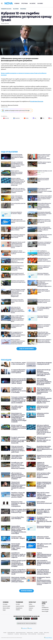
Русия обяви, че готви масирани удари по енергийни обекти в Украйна (43, 511)
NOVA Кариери (45, 609)
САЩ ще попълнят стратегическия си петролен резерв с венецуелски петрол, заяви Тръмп (18, 449)
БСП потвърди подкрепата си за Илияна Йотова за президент (44, 308)
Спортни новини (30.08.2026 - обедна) (18, 537)
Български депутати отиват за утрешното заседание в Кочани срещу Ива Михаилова (18, 440)
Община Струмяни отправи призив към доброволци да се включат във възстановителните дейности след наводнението (18, 293)
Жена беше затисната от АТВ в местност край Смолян (18, 281)
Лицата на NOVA (20, 606)
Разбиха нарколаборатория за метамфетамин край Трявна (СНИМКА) (18, 228)
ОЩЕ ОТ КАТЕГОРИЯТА (26, 348)
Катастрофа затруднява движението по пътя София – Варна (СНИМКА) (44, 213)
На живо (40, 3)
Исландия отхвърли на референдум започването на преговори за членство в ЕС (44, 520)
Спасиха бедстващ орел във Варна (18, 204)
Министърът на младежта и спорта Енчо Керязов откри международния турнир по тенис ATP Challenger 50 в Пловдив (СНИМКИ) (18, 418)
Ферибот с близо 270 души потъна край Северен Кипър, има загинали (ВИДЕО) (18, 495)
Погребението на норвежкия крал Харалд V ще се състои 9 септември (18, 390)
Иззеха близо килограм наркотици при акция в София (43, 180)
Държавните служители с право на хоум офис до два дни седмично (44, 221)
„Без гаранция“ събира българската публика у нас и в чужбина (18, 252)
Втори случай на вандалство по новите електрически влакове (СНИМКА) (17, 173)
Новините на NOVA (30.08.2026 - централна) (43, 415)
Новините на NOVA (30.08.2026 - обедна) (43, 537)
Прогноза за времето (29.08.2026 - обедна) (42, 316)
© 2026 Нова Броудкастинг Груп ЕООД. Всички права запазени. (11, 637)
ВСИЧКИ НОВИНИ (26, 590)
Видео (4, 609)
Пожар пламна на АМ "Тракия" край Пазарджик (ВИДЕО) (43, 291)
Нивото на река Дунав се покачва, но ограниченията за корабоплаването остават (44, 229)
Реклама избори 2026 (11, 632)
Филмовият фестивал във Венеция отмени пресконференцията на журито (44, 448)
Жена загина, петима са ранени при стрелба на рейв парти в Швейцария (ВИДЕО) (18, 579)
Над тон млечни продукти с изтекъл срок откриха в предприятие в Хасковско (44, 341)
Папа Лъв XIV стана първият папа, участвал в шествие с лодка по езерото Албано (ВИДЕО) (44, 198)
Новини (16, 3)
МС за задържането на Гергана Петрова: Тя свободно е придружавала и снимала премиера (18, 334)
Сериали (31, 608)
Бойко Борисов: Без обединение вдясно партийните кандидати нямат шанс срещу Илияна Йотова (17, 310)
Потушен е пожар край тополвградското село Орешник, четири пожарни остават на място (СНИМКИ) (17, 164)
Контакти (41, 632)
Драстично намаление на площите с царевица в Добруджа (43, 267)
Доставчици (36, 632)
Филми (30, 609)
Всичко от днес (6, 606)
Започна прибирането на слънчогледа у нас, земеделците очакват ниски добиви (17, 268)
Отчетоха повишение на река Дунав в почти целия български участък (43, 301)
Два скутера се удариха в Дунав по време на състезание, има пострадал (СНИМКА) (44, 190)
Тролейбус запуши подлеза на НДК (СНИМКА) (44, 162)
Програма (24, 3)
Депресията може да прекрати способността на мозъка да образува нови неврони (44, 372)
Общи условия (46, 632)
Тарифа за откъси (30, 632)
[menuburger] (2, 3)
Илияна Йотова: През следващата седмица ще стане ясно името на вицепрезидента (43, 334)
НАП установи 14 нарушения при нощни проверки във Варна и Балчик (18, 236)
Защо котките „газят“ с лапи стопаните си (18, 363)
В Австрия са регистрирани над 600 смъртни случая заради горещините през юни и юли (44, 399)
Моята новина (6, 608)
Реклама (4, 632)
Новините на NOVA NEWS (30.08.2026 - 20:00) (43, 407)
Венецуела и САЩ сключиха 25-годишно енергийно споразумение (18, 504)
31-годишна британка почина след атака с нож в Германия (18, 371)
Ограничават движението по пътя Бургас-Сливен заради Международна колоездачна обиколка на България (44, 206)
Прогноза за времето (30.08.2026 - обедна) (16, 213)
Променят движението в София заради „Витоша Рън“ (18, 274)
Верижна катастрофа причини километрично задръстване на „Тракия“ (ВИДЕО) (17, 156)
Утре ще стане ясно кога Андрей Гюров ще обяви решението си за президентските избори (43, 156)
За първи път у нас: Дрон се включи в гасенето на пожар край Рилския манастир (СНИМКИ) (18, 190)
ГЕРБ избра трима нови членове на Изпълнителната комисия (18, 221)
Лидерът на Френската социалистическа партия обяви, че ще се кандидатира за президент (44, 466)
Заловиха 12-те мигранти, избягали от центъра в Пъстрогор (44, 326)
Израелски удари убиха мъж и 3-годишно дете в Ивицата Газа (18, 511)
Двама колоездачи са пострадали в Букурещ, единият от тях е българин (44, 439)
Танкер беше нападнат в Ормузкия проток (44, 363)
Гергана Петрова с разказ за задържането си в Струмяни (17, 326)
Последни (5, 604)
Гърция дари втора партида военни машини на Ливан (17, 457)
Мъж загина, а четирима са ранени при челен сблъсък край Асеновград (44, 243)
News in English (45, 611)
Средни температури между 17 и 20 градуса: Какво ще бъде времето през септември (17, 198)
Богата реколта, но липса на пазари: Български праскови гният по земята (44, 260)
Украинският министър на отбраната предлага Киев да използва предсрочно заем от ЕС (18, 485)
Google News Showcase (36, 101)
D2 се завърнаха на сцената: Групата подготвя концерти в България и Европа (44, 236)
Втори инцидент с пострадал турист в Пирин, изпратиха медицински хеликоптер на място (18, 341)
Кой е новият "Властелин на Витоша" (44, 502)
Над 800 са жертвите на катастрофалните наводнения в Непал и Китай (18, 572)
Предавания (32, 606)
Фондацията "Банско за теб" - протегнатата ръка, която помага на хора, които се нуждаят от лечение (18, 245)
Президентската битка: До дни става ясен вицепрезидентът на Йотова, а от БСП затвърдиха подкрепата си (44, 283)
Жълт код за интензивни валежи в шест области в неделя (17, 301)
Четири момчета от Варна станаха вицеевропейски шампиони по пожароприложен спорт (18, 260)
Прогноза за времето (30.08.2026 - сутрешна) (43, 274)
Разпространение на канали (21, 632)
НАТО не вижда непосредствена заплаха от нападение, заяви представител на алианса (44, 381)
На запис (32, 3)
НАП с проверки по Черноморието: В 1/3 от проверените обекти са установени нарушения (43, 253)
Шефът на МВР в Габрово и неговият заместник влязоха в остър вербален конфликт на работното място (17, 318)
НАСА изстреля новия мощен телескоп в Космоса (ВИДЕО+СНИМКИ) (43, 475)
